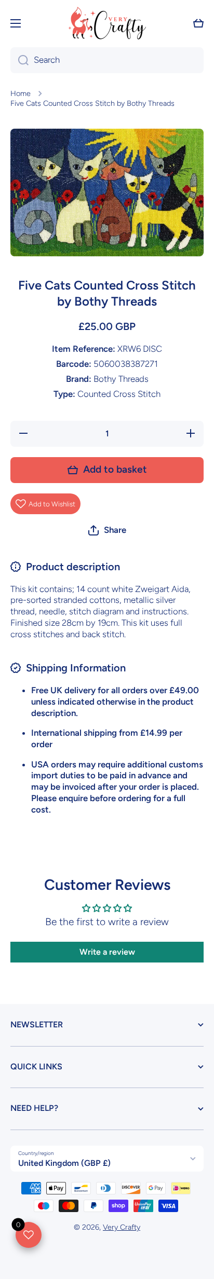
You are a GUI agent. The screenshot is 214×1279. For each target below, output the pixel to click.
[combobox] (107, 60)
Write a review (107, 952)
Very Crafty (121, 1227)
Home (20, 93)
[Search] (19, 60)
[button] (198, 23)
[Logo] (107, 23)
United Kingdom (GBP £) (64, 1163)
